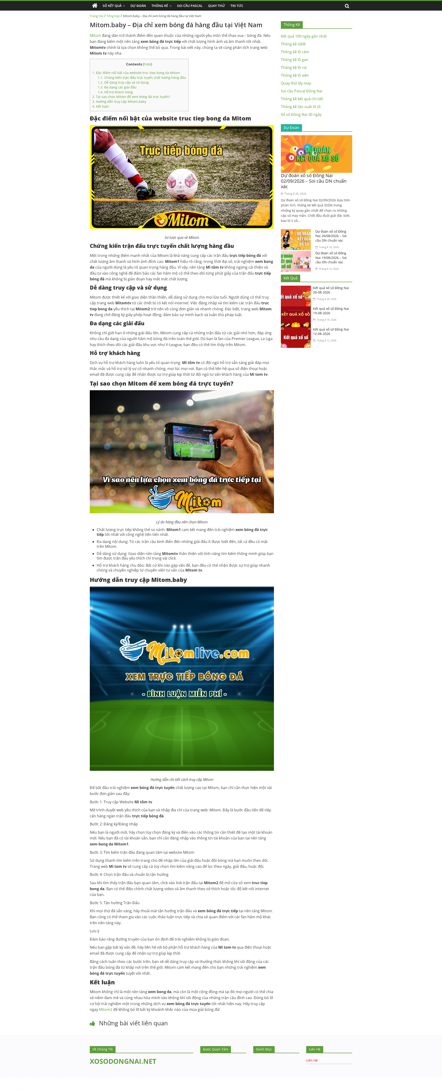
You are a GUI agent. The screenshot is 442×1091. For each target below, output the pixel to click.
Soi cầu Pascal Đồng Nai (301, 91)
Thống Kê (159, 5)
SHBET (19, 1079)
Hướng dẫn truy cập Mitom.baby (119, 101)
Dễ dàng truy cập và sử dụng (123, 82)
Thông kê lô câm (295, 51)
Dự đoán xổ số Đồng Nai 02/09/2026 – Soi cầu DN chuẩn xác (313, 181)
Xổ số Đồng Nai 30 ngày (301, 114)
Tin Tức (236, 5)
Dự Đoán (138, 5)
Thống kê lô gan (294, 59)
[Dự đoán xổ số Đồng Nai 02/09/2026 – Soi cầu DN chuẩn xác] (316, 138)
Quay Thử (216, 5)
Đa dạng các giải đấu (117, 87)
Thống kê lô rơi (294, 67)
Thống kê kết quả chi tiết (302, 98)
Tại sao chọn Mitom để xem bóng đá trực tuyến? (131, 96)
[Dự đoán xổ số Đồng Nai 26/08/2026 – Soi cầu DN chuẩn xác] (297, 232)
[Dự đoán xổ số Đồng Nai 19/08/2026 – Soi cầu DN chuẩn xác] (297, 253)
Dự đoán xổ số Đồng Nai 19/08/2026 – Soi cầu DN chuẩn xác (331, 257)
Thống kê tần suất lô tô (301, 106)
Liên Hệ (312, 1060)
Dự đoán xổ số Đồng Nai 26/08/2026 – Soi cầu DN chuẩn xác (331, 236)
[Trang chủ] (95, 6)
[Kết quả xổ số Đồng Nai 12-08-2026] (297, 329)
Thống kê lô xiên (295, 75)
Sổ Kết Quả (112, 5)
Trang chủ (96, 16)
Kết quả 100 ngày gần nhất (304, 36)
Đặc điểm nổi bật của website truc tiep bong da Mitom (136, 72)
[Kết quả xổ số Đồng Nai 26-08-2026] (297, 288)
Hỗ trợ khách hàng (115, 92)
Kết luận (100, 106)
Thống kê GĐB (293, 44)
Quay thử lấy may (296, 83)
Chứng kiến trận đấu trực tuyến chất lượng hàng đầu (142, 77)
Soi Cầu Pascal (190, 5)
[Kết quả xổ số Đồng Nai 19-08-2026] (297, 309)
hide (147, 64)
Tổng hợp (113, 16)
